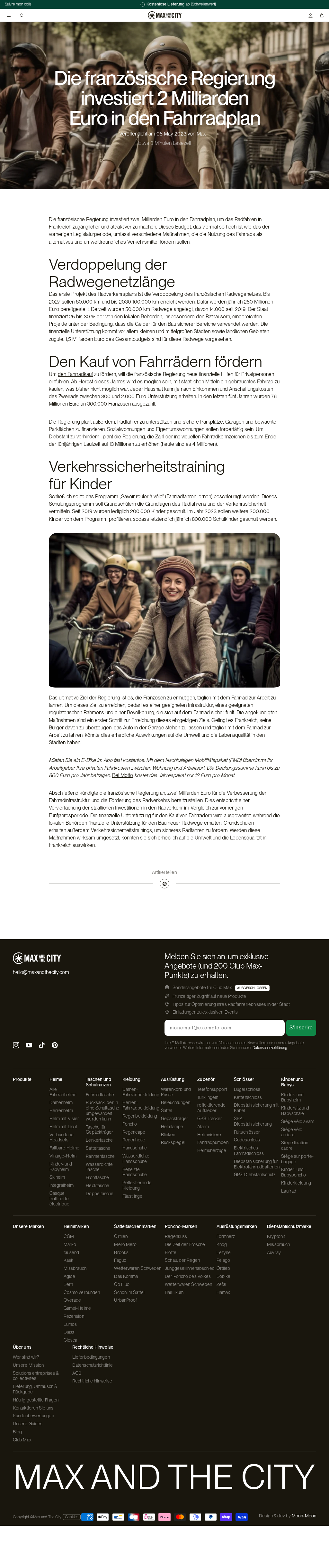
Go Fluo (121, 1284)
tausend (71, 1252)
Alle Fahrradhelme (62, 1092)
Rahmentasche (100, 1156)
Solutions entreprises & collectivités (35, 1376)
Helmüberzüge (211, 1150)
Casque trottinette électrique (59, 1199)
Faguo (120, 1260)
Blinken (168, 1134)
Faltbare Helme (64, 1147)
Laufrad (288, 1191)
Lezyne (224, 1252)
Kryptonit (276, 1236)
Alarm (203, 1126)
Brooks (121, 1252)
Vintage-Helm (62, 1155)
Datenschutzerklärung (270, 1047)
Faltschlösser (247, 1132)
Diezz (69, 1332)
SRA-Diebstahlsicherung (253, 1121)
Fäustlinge (132, 1196)
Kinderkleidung (296, 1182)
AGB (76, 1373)
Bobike (224, 1276)
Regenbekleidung (139, 1116)
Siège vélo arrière (291, 1132)
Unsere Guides (27, 1423)
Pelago (223, 1260)
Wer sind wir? (26, 1357)
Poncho (129, 1124)
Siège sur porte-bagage (297, 1159)
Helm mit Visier (64, 1118)
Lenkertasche (99, 1140)
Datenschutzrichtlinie (92, 1365)
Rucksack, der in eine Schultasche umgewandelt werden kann (102, 1110)
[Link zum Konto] (311, 15)
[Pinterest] (164, 883)
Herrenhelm (61, 1110)
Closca (70, 1340)
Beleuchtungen (175, 1102)
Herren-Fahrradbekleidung (140, 1105)
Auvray (274, 1252)
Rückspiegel (173, 1142)
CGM (69, 1236)
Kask (68, 1260)
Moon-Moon (304, 1515)
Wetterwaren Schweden (137, 1268)
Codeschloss (247, 1139)
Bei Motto (122, 775)
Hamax (223, 1292)
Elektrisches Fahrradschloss (249, 1150)
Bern (68, 1284)
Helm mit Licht (63, 1126)
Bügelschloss (247, 1089)
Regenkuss (176, 1236)
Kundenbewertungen (33, 1415)
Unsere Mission (28, 1365)
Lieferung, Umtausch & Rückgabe (35, 1389)
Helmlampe (172, 1126)
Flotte (170, 1252)
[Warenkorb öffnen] (321, 15)
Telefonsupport (212, 1089)
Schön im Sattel (129, 1292)
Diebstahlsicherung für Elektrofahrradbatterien (257, 1164)
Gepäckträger (174, 1118)
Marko (70, 1244)
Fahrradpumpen (212, 1142)
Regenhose (133, 1139)
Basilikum (174, 1292)
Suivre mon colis (18, 4)
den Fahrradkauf (75, 374)
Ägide (70, 1276)
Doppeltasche (99, 1193)
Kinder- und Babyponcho (293, 1172)
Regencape (133, 1132)
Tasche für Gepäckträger (99, 1129)
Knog (222, 1244)
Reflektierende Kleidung (137, 1185)
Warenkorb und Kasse (176, 1092)
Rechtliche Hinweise (92, 1380)
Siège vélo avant (297, 1121)
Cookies (71, 1517)
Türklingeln (207, 1097)
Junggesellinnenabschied (190, 1268)
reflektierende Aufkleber (211, 1107)
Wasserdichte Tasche (99, 1167)
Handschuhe (134, 1147)
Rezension (74, 1316)
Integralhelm (61, 1185)
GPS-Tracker (209, 1118)
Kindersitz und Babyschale (295, 1110)
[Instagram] (16, 1046)
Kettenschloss (248, 1097)
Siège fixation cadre (294, 1145)
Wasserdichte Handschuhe (135, 1158)
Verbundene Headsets (61, 1137)
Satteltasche (98, 1148)
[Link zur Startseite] (165, 15)
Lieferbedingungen (91, 1357)
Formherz (226, 1236)
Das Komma (126, 1276)
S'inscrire (301, 1028)
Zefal (222, 1284)
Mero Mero (125, 1244)
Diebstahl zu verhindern (74, 437)
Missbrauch (75, 1268)
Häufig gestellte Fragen (35, 1399)
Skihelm (57, 1177)
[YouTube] (29, 1046)
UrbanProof (125, 1300)
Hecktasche (97, 1185)
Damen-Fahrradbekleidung (140, 1092)
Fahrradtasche (100, 1094)
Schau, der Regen (182, 1260)
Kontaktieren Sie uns (33, 1407)
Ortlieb (121, 1236)
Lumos (70, 1324)
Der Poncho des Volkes (188, 1276)
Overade (72, 1300)
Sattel (167, 1110)
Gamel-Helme (77, 1308)
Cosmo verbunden (82, 1292)
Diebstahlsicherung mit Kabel (256, 1107)
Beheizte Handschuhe (134, 1172)
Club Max (22, 1439)
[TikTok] (42, 1046)
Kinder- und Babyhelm (60, 1166)
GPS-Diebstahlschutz (254, 1174)
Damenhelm (61, 1102)
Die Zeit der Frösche (185, 1244)
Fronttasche (97, 1177)
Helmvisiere (209, 1134)
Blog (17, 1431)
